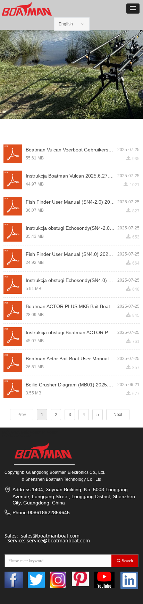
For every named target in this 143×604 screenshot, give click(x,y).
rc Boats (50, 432)
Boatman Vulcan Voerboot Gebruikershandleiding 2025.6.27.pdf (71, 149)
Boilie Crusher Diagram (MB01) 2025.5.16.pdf (71, 384)
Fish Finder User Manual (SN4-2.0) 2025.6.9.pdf (71, 202)
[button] (133, 8)
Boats (25, 436)
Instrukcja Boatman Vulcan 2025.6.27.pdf (71, 176)
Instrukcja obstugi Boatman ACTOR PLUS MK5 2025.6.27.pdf (71, 332)
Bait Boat (11, 432)
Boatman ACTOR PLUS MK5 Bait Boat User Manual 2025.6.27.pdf (71, 306)
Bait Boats (31, 432)
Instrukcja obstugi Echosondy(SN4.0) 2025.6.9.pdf (71, 280)
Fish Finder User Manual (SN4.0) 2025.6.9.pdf (71, 254)
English (66, 24)
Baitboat (10, 436)
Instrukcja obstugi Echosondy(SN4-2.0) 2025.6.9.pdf (71, 228)
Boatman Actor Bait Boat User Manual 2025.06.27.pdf (71, 358)
